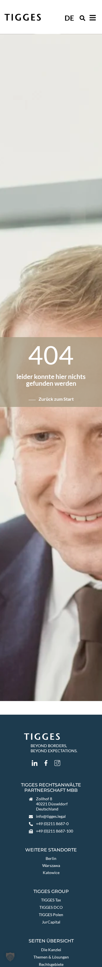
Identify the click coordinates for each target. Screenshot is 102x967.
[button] (82, 17)
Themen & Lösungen (51, 957)
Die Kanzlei (51, 949)
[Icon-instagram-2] (57, 763)
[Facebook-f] (46, 763)
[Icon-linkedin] (34, 763)
